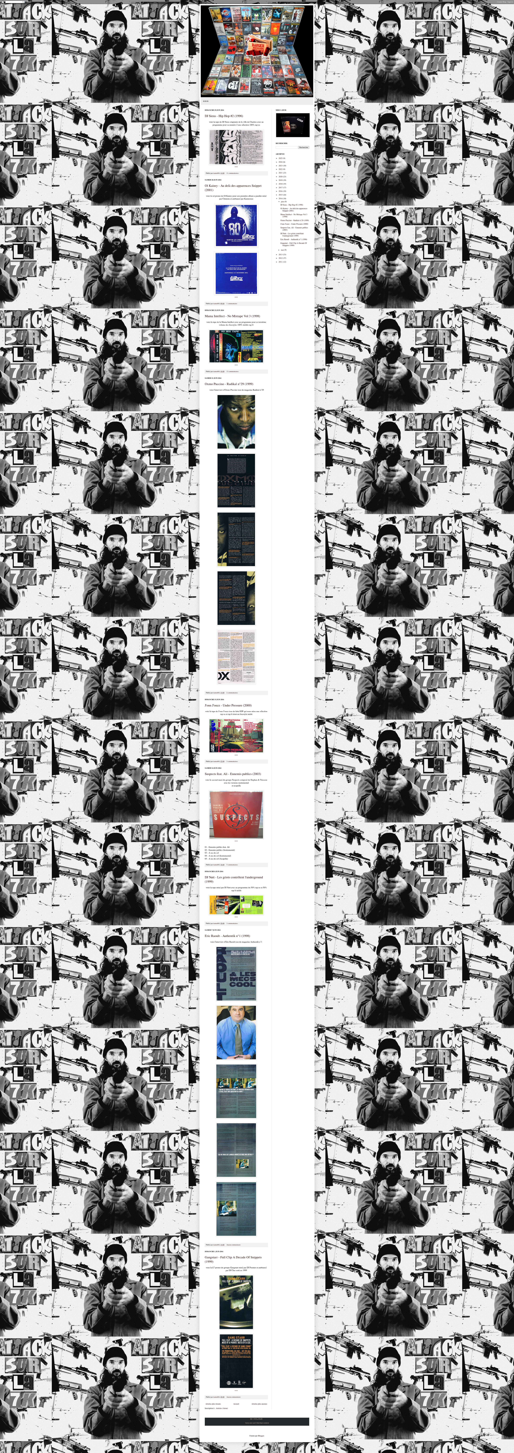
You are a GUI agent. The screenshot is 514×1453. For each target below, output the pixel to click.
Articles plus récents (213, 1404)
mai (282, 250)
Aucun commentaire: (233, 1245)
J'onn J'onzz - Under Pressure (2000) (228, 705)
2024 (281, 162)
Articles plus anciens (259, 1404)
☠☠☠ (206, 101)
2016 (281, 191)
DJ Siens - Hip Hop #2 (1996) (224, 116)
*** (236, 167)
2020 (281, 176)
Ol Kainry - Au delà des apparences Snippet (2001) (293, 209)
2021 (281, 172)
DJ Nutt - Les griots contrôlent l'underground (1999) (292, 234)
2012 (281, 258)
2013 (281, 254)
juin (282, 201)
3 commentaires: (232, 761)
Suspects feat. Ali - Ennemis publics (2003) (233, 774)
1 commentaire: (232, 303)
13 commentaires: (232, 371)
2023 (281, 165)
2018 (281, 183)
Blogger (261, 1435)
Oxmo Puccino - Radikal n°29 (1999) (229, 384)
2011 (281, 262)
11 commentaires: (232, 173)
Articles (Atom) (222, 1408)
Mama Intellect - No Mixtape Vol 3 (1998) (232, 316)
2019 (281, 180)
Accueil (236, 1404)
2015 (281, 194)
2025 (281, 158)
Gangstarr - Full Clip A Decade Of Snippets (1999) (293, 244)
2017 (281, 187)
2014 (281, 198)
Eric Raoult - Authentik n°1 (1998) (227, 936)
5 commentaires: (232, 865)
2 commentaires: (232, 693)
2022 (281, 169)
